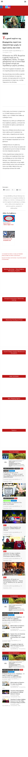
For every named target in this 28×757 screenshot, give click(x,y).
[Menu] (1, 1)
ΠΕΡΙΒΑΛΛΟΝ (7, 500)
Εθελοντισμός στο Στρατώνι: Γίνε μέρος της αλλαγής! (12, 503)
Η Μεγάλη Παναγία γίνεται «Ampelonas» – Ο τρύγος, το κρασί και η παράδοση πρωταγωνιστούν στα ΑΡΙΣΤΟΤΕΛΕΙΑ (13, 475)
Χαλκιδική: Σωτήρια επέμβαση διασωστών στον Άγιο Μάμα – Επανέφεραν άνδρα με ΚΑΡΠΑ (11, 554)
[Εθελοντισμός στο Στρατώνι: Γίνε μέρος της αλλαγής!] (14, 489)
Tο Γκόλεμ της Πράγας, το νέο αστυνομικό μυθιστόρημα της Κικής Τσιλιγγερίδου (12, 254)
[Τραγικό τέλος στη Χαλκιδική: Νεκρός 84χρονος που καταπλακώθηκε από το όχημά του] (5, 635)
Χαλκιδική (6, 470)
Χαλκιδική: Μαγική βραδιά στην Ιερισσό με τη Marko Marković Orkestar (12, 528)
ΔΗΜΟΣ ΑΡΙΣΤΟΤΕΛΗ (8, 468)
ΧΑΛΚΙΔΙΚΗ (12, 470)
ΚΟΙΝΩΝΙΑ (17, 468)
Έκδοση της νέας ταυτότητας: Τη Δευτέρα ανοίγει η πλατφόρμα (14, 258)
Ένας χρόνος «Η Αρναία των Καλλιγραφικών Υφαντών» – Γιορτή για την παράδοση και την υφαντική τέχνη (13, 581)
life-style (5, 33)
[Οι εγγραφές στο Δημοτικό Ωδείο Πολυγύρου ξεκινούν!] (5, 645)
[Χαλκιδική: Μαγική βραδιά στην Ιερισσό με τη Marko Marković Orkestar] (14, 516)
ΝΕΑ (22, 468)
